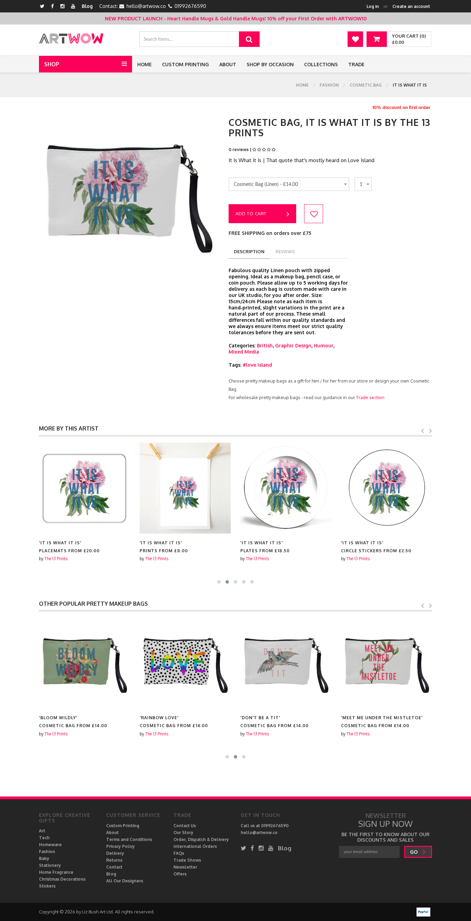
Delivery (115, 853)
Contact (114, 867)
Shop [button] (51, 64)
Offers (180, 874)
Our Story (183, 832)
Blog (87, 6)
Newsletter (185, 867)
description (249, 251)
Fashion (329, 85)
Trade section (370, 397)
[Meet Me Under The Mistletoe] (386, 663)
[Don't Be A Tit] (285, 663)
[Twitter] (42, 6)
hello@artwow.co (146, 6)
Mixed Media (244, 352)
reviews (285, 251)
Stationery (50, 865)
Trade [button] (356, 64)
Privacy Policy (120, 846)
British (265, 345)
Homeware (50, 844)
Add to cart (251, 213)
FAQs (178, 853)
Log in (373, 6)
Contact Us (184, 825)
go (414, 852)
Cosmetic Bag (366, 85)
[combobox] (289, 184)
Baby (44, 858)
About (227, 64)
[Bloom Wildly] (84, 663)
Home (144, 64)
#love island (257, 365)
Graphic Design (293, 345)
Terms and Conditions (129, 839)
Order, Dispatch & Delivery (201, 839)
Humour (323, 345)
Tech (44, 837)
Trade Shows (187, 860)
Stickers (47, 886)
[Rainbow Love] (185, 663)
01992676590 (190, 6)
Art (42, 830)
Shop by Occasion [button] (270, 64)
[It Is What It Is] (84, 488)
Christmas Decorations (62, 879)
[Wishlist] (355, 39)
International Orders (195, 846)
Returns (114, 860)
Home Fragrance (56, 872)
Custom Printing (185, 64)
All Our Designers (124, 880)
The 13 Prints (56, 558)
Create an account (411, 6)
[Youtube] (73, 6)
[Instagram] (62, 6)
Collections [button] (321, 64)
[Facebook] (52, 6)
